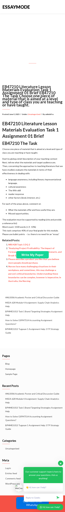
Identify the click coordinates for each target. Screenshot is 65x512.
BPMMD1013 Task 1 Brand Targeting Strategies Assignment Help (34, 313)
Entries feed (11, 473)
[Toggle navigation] (59, 7)
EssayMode (16, 7)
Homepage (10, 369)
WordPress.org (12, 483)
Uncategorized (34, 114)
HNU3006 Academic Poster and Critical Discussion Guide (32, 297)
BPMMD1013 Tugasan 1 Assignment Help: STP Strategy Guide (32, 331)
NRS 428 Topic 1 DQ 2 (19, 244)
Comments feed (13, 478)
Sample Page (11, 374)
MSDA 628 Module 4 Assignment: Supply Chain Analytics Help (32, 304)
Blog (7, 363)
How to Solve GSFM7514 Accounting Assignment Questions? (28, 322)
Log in (8, 468)
